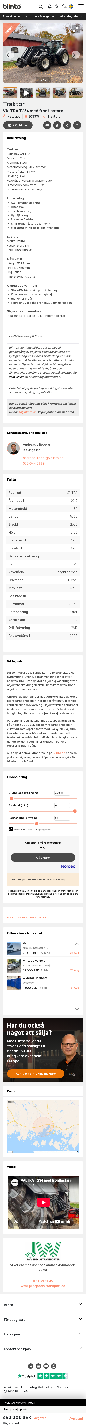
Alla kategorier (69, 16)
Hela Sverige (41, 16)
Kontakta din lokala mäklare (36, 1073)
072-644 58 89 (34, 463)
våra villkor (16, 377)
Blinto (8, 1305)
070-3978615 (43, 1281)
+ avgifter (39, 1418)
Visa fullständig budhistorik (27, 917)
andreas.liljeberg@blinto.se (43, 458)
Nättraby (13, 116)
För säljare (12, 1334)
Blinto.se (59, 753)
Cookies (62, 1387)
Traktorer (54, 116)
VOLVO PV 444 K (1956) (36, 965)
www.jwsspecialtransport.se (43, 1286)
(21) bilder (20, 125)
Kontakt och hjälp (17, 1349)
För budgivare (14, 1319)
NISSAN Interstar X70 (35, 948)
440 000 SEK (17, 1417)
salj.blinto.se (27, 412)
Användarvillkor (15, 1387)
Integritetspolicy (41, 1387)
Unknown (28, 982)
